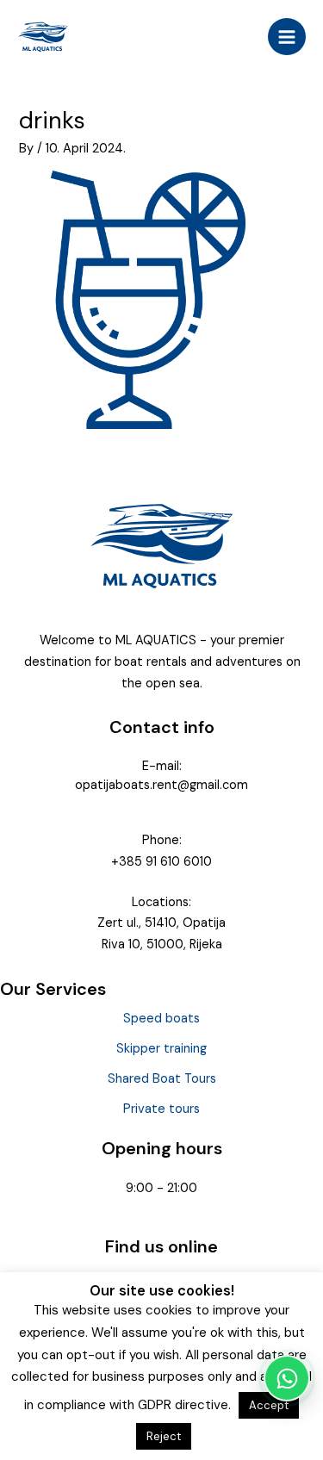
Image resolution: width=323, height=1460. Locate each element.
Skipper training (161, 1049)
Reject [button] (163, 1436)
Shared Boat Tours (162, 1079)
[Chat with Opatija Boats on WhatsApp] (287, 1378)
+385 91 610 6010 (161, 862)
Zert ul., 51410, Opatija (161, 923)
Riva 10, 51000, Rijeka (162, 944)
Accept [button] (269, 1405)
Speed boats (161, 1018)
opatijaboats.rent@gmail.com (161, 785)
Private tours (161, 1109)
